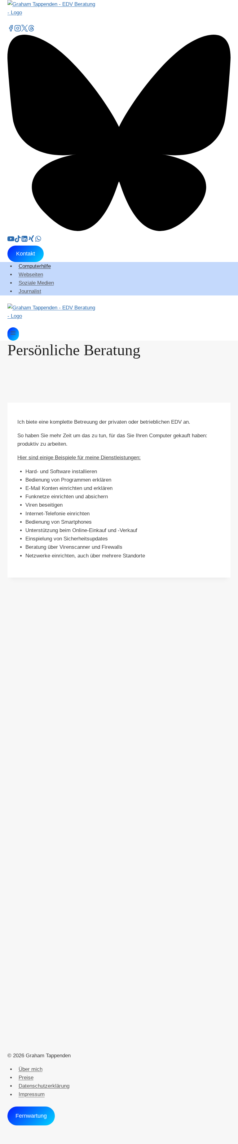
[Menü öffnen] (13, 334)
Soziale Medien (36, 283)
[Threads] (31, 29)
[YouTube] (10, 240)
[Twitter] (24, 29)
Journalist (30, 291)
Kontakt (25, 254)
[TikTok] (17, 240)
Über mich (30, 1069)
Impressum (32, 1095)
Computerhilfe (35, 266)
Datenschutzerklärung (44, 1086)
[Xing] (31, 240)
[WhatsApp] (38, 240)
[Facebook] (10, 29)
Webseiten (31, 274)
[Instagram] (17, 29)
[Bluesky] (119, 229)
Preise (26, 1078)
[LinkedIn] (24, 240)
